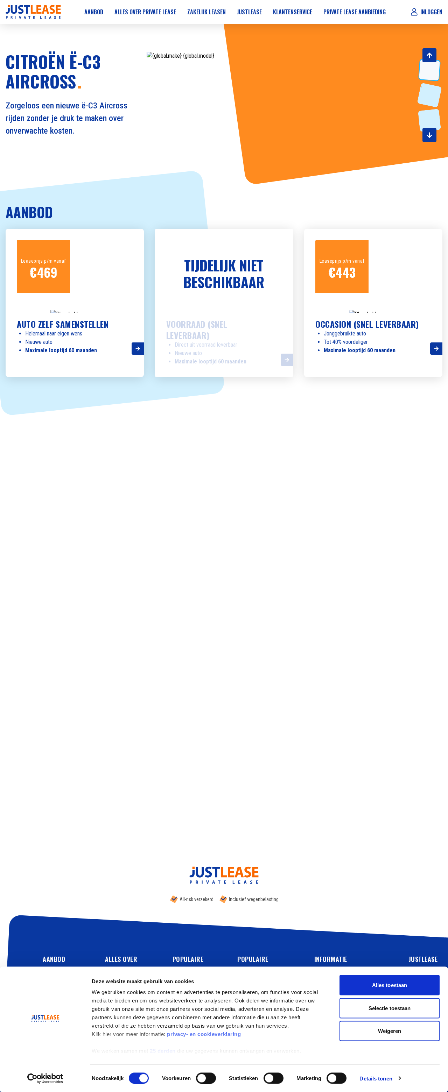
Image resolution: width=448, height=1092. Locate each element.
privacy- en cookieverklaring (204, 1034)
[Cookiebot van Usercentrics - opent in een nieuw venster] (45, 1078)
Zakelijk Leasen (206, 12)
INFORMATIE (330, 959)
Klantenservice (292, 12)
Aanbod (93, 12)
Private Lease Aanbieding (354, 12)
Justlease (249, 12)
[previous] (429, 55)
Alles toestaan (389, 985)
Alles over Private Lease (145, 12)
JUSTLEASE (423, 959)
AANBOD (54, 959)
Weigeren (389, 1031)
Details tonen (375, 1078)
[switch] (206, 1078)
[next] (429, 135)
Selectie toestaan (390, 1008)
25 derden (163, 1051)
